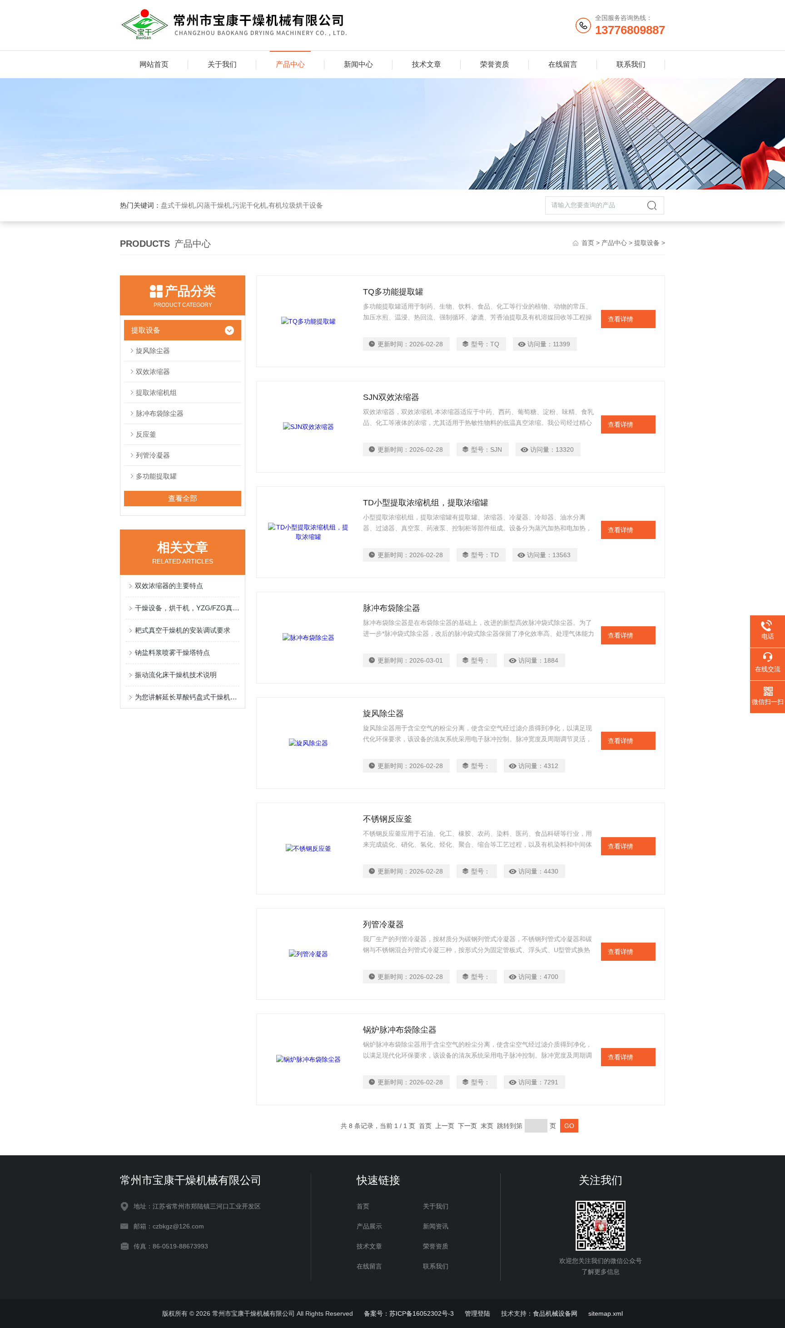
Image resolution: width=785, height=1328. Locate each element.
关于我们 (222, 64)
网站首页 (154, 64)
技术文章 (426, 64)
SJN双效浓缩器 (391, 397)
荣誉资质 (494, 64)
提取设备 (647, 242)
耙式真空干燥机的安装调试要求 (182, 630)
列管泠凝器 (153, 455)
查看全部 (182, 498)
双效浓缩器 (153, 371)
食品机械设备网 (555, 1313)
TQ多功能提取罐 (393, 291)
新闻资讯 (435, 1226)
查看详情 (620, 319)
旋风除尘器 (153, 350)
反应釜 (146, 434)
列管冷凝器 (383, 924)
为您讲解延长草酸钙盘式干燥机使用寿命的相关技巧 (187, 697)
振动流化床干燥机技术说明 (176, 675)
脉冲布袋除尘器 (160, 413)
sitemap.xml (605, 1313)
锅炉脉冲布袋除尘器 (400, 1029)
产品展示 (369, 1226)
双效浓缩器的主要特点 (169, 585)
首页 (587, 242)
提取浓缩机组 (156, 392)
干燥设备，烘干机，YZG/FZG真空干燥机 (187, 608)
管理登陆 (477, 1313)
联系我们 (631, 64)
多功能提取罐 (156, 476)
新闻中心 (358, 64)
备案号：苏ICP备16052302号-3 (409, 1313)
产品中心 (290, 64)
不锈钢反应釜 (387, 819)
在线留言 (562, 64)
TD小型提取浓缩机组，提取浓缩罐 (425, 502)
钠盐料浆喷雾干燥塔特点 (172, 652)
